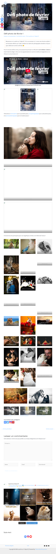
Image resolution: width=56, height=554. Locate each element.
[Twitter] (8, 422)
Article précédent (7, 429)
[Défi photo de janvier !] (44, 411)
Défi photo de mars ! (8, 415)
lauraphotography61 (34, 113)
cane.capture (13, 113)
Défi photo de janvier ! (41, 415)
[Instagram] (10, 422)
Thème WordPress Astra (41, 549)
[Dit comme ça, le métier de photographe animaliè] (44, 497)
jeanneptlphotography (11, 116)
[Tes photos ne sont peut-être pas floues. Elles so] (44, 513)
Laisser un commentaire (10, 36)
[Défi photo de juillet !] (27, 411)
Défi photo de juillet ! (24, 415)
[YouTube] (48, 545)
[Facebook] (5, 422)
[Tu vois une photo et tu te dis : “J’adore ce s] (12, 513)
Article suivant (50, 429)
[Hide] (1, 29)
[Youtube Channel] (31, 536)
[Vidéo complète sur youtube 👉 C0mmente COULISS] (28, 513)
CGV (28, 545)
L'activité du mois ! (20, 36)
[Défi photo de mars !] (11, 411)
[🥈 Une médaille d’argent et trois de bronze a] (12, 497)
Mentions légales (9, 545)
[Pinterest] (13, 422)
